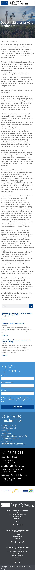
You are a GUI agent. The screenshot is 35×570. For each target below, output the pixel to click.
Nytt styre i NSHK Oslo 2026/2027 (13, 324)
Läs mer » (5, 319)
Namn (3, 375)
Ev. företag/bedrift (7, 382)
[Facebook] (22, 525)
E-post (3, 390)
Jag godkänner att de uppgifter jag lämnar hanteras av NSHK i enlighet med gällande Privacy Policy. (17, 400)
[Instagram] (18, 525)
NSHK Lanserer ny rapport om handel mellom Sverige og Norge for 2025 (17, 314)
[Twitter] (19, 542)
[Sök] (31, 306)
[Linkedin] (14, 525)
